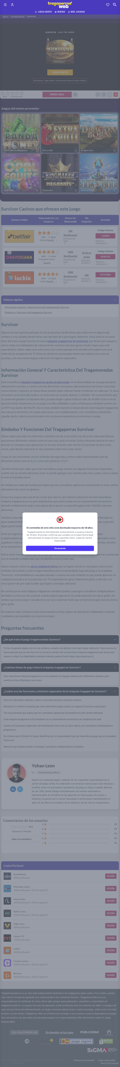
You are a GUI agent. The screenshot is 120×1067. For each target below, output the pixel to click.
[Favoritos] (108, 5)
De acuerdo (60, 548)
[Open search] (115, 5)
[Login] (12, 5)
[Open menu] (5, 5)
